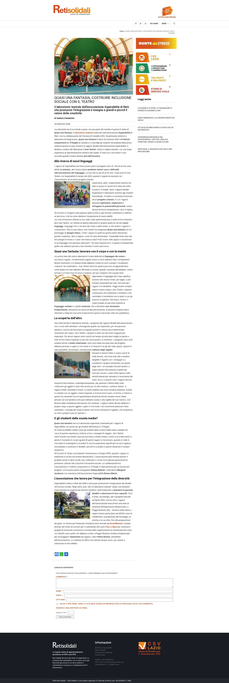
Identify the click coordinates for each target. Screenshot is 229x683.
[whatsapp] (145, 24)
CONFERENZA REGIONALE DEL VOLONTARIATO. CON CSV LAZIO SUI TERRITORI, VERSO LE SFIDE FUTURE (153, 139)
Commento (62, 577)
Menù (164, 23)
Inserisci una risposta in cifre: (71, 608)
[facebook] (136, 24)
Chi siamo (154, 23)
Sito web (60, 600)
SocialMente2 (116, 523)
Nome (59, 591)
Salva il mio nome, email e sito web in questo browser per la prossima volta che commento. (106, 604)
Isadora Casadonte (65, 118)
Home (122, 31)
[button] (174, 24)
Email (59, 595)
